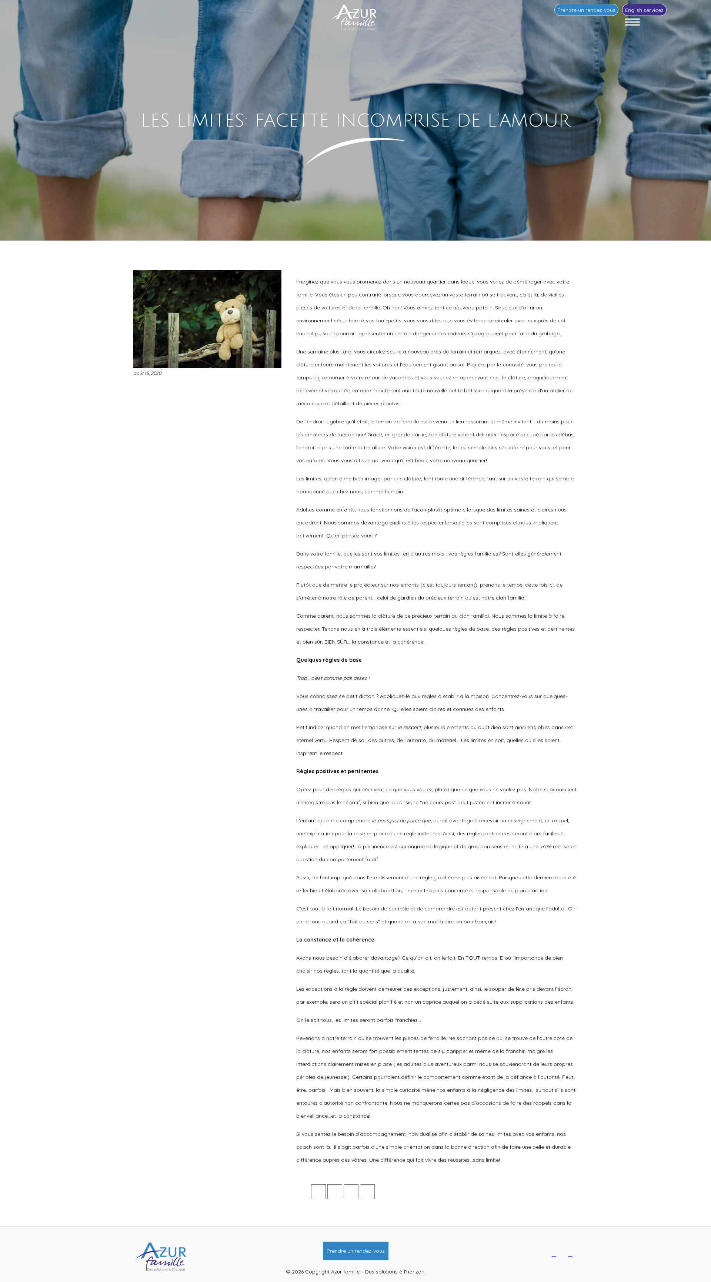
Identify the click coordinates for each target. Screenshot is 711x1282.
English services (644, 10)
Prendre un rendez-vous (586, 10)
